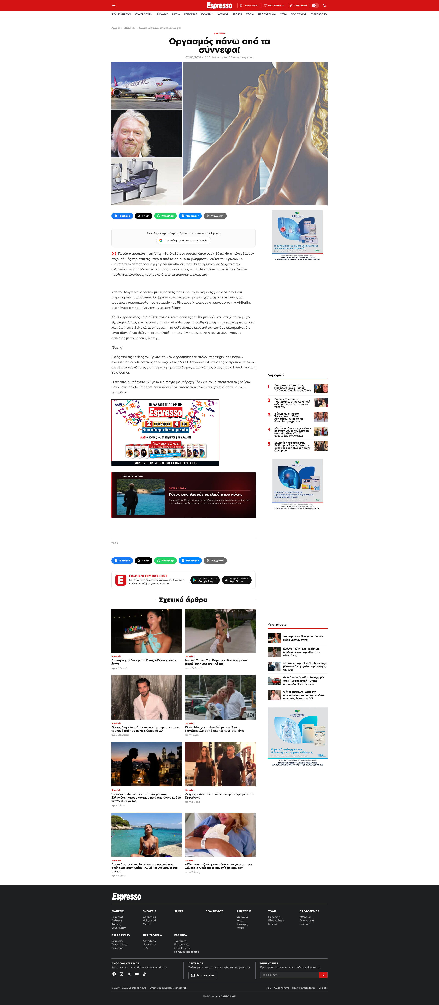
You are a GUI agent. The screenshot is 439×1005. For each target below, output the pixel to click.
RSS (145, 948)
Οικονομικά (307, 920)
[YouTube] (137, 974)
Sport (178, 911)
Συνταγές (242, 924)
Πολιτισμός (214, 911)
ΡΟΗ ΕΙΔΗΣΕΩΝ (121, 14)
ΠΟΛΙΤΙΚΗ (207, 14)
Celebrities (149, 916)
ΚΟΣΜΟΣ (223, 14)
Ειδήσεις (117, 911)
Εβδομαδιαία (276, 920)
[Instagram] (121, 974)
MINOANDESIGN (226, 996)
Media (146, 924)
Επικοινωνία (181, 944)
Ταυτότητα (180, 940)
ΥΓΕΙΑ (283, 14)
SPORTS (237, 14)
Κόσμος (116, 924)
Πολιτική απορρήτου (186, 951)
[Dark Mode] (315, 5)
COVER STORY (143, 14)
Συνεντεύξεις (119, 944)
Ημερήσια (274, 916)
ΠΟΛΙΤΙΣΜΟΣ (298, 14)
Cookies (323, 987)
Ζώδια (272, 911)
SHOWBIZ (162, 14)
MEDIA (176, 14)
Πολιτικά (305, 924)
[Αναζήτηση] (324, 5)
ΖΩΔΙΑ (250, 14)
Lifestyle (244, 911)
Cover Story (118, 927)
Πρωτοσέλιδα (309, 911)
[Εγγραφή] (323, 975)
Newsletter (149, 944)
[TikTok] (144, 974)
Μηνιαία (273, 924)
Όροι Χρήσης (182, 948)
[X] (129, 974)
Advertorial (149, 940)
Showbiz (149, 911)
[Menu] (114, 5)
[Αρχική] (126, 896)
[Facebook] (114, 974)
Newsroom (219, 57)
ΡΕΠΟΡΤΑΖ (190, 14)
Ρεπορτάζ (117, 916)
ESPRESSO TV (319, 14)
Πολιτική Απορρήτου (303, 987)
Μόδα (240, 927)
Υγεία (240, 920)
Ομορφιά (242, 916)
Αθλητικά (305, 916)
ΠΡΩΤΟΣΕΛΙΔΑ (267, 14)
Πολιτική (116, 920)
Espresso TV (120, 935)
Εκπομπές (117, 940)
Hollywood (149, 920)
